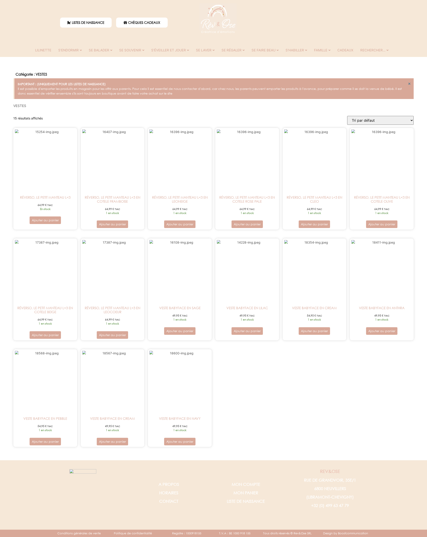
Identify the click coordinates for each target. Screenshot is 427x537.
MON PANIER (246, 492)
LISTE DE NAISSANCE (246, 501)
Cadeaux (345, 50)
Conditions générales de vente (79, 533)
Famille (320, 50)
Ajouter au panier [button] (45, 220)
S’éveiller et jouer (168, 50)
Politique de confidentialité (133, 533)
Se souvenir (130, 50)
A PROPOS (169, 484)
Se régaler (232, 50)
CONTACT (168, 501)
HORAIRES (168, 492)
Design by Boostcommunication (345, 533)
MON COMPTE (246, 484)
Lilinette (43, 50)
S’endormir (68, 50)
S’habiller (295, 50)
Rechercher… (372, 50)
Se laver (203, 50)
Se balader (99, 50)
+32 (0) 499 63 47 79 (330, 505)
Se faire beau (264, 50)
